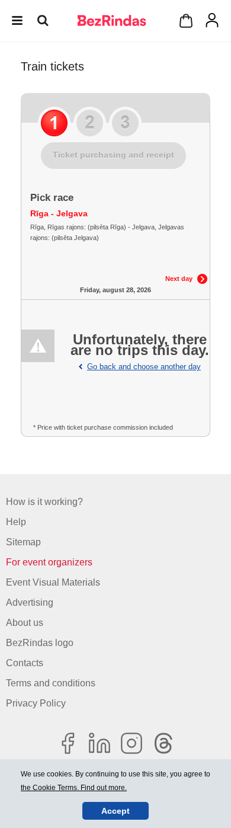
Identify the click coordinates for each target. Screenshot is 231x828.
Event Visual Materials (53, 582)
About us (24, 623)
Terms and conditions (50, 683)
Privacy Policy (36, 703)
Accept (115, 811)
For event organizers (49, 562)
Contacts (24, 663)
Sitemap (23, 542)
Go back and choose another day (144, 366)
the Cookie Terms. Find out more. (74, 788)
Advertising (29, 602)
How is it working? (44, 502)
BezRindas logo (39, 643)
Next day (178, 278)
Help (16, 522)
